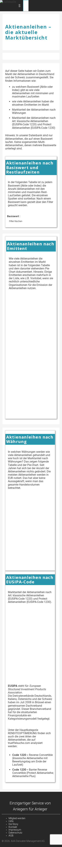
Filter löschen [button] (15, 221)
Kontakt (13, 827)
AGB (11, 835)
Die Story (13, 824)
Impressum (15, 829)
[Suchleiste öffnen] (19, 5)
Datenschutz (15, 832)
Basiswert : (13, 216)
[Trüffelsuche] (8, 1)
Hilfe (11, 821)
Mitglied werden (17, 818)
